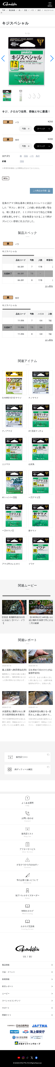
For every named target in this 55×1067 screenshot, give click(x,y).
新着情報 (5, 979)
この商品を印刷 (40, 191)
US (24, 956)
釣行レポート (7, 986)
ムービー (5, 994)
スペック (41, 129)
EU (30, 956)
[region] (27, 269)
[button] (52, 58)
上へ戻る (49, 286)
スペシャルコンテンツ (11, 1001)
